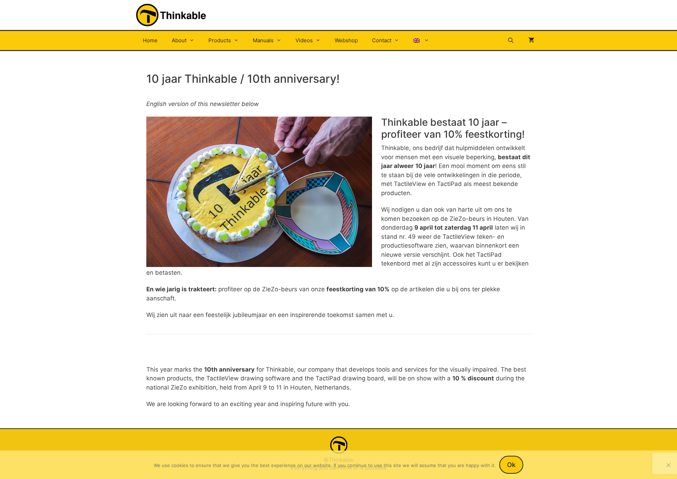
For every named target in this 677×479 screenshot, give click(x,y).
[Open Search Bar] (510, 40)
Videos (304, 40)
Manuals (263, 40)
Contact (381, 40)
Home (150, 40)
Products (219, 40)
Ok (511, 464)
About (179, 40)
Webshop (346, 40)
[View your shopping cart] (531, 40)
